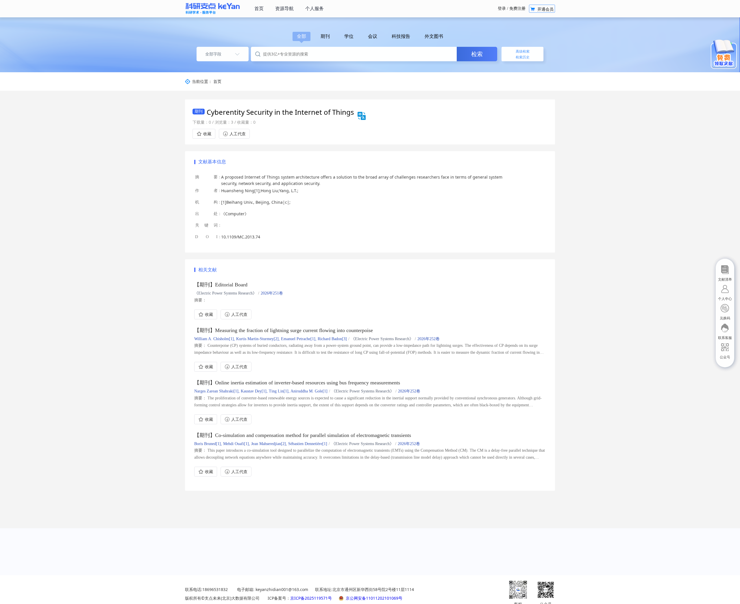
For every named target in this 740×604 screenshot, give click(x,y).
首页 (217, 81)
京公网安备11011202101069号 (374, 598)
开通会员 (542, 9)
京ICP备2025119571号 (311, 598)
